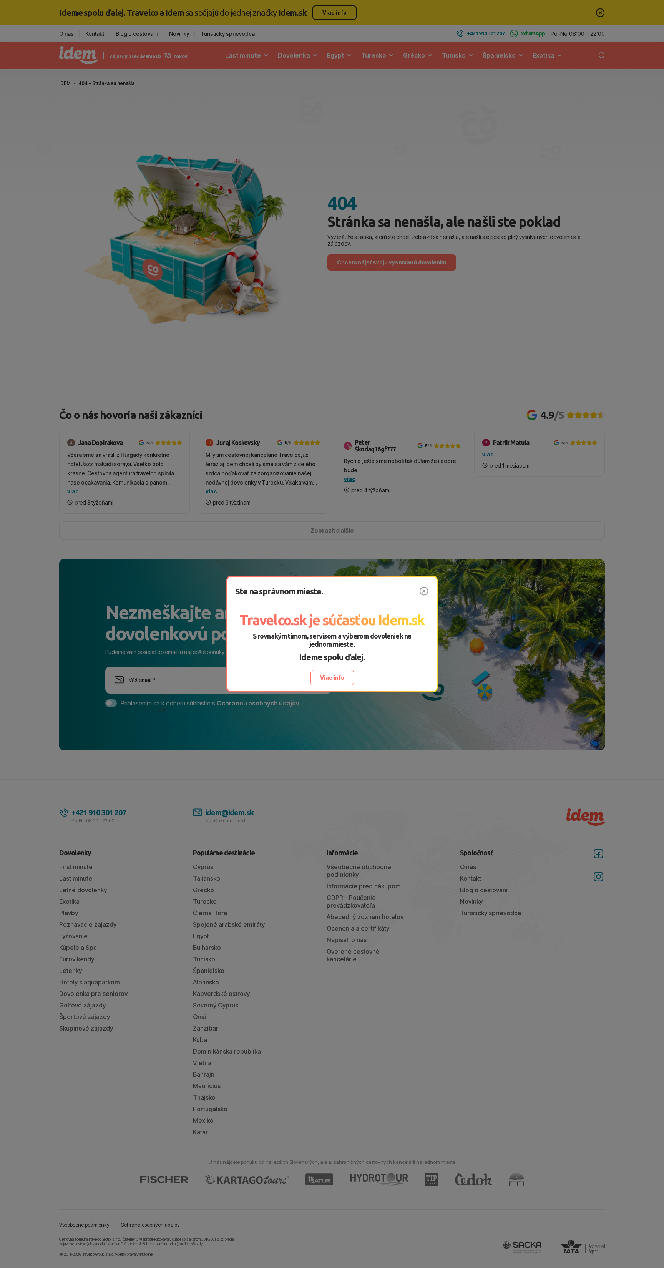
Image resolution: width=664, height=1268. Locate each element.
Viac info (332, 677)
